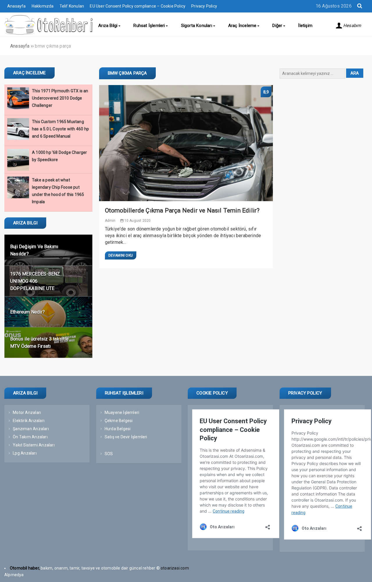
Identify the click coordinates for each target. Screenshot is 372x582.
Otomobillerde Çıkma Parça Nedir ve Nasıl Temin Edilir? (182, 210)
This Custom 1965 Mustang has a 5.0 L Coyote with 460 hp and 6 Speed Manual (60, 128)
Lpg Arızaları (25, 453)
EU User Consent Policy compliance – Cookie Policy (137, 6)
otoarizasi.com (175, 568)
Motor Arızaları (27, 412)
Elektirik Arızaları (28, 420)
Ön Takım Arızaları (30, 437)
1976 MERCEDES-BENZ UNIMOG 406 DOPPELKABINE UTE (35, 281)
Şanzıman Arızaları (31, 428)
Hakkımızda (43, 6)
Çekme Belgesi (119, 420)
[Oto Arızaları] (48, 33)
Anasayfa (16, 6)
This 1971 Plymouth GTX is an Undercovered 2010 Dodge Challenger (60, 98)
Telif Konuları (72, 6)
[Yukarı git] (362, 572)
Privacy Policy (204, 6)
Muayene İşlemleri (122, 412)
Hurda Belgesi (118, 428)
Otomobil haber (24, 568)
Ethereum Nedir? (27, 311)
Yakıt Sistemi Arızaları (34, 445)
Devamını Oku (120, 255)
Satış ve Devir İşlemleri (126, 437)
